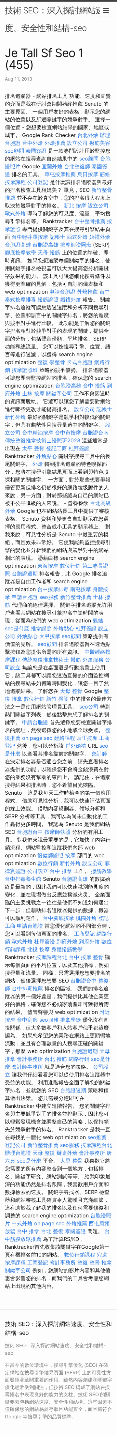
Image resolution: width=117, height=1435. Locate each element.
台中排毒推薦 (27, 988)
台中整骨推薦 (89, 221)
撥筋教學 (101, 871)
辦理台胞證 (18, 1153)
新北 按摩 (75, 205)
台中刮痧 (27, 1019)
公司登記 (37, 182)
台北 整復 (52, 1231)
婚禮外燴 (99, 237)
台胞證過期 (25, 573)
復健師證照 (50, 855)
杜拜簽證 (79, 448)
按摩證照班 (25, 370)
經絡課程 (64, 738)
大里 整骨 (71, 1160)
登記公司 (15, 1145)
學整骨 (57, 362)
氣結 (98, 620)
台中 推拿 (61, 871)
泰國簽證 (36, 150)
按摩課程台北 (51, 957)
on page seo (37, 738)
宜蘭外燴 (52, 166)
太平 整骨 (33, 448)
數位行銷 (70, 565)
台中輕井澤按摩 (30, 237)
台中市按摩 (68, 432)
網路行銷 (79, 1059)
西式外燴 (77, 237)
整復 (42, 362)
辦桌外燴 (67, 1153)
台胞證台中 (30, 832)
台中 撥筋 (94, 385)
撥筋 (76, 659)
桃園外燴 (86, 918)
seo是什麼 (17, 628)
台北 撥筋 (56, 1059)
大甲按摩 (49, 636)
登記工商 (56, 448)
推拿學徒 (70, 1019)
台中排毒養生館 (23, 879)
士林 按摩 (33, 393)
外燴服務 (93, 659)
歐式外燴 (15, 213)
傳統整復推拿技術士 (45, 659)
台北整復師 (77, 166)
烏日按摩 (87, 174)
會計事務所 (30, 1059)
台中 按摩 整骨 (86, 957)
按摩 (70, 855)
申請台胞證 (62, 291)
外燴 (37, 464)
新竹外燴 (15, 417)
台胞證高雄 (18, 244)
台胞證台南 (96, 432)
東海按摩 (47, 565)
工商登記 (84, 933)
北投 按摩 (38, 949)
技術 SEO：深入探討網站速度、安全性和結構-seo (54, 19)
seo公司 (88, 706)
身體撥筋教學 (67, 949)
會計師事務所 (27, 1066)
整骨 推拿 (100, 1262)
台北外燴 (87, 135)
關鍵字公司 (59, 393)
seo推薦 (97, 1137)
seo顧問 (14, 150)
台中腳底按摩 (58, 918)
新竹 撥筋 (57, 698)
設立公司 (77, 143)
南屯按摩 (80, 589)
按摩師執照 (58, 832)
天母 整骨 (71, 691)
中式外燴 (22, 1223)
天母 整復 (43, 1153)
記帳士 (57, 237)
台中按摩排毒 (53, 589)
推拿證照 (41, 628)
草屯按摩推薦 (60, 174)
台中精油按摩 (37, 432)
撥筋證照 (48, 299)
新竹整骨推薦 (75, 597)
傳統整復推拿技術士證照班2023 (42, 440)
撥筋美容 (99, 143)
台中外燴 (32, 143)
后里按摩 (87, 738)
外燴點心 (46, 456)
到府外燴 (67, 941)
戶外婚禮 (75, 745)
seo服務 (48, 597)
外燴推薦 (55, 143)
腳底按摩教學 (20, 252)
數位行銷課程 (79, 1254)
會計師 (99, 753)
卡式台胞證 (80, 362)
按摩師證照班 (75, 244)
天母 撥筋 (49, 252)
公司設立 (37, 871)
